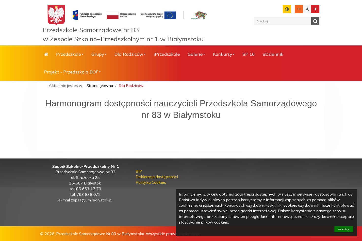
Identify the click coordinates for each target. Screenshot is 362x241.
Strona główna (46, 54)
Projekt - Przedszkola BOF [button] (71, 72)
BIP (139, 171)
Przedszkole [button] (68, 54)
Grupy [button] (97, 54)
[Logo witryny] (140, 14)
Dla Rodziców (131, 85)
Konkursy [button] (222, 54)
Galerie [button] (195, 54)
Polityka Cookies (151, 182)
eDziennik (273, 54)
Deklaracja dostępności (157, 176)
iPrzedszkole (167, 54)
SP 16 (249, 54)
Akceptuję (343, 229)
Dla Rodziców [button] (129, 54)
